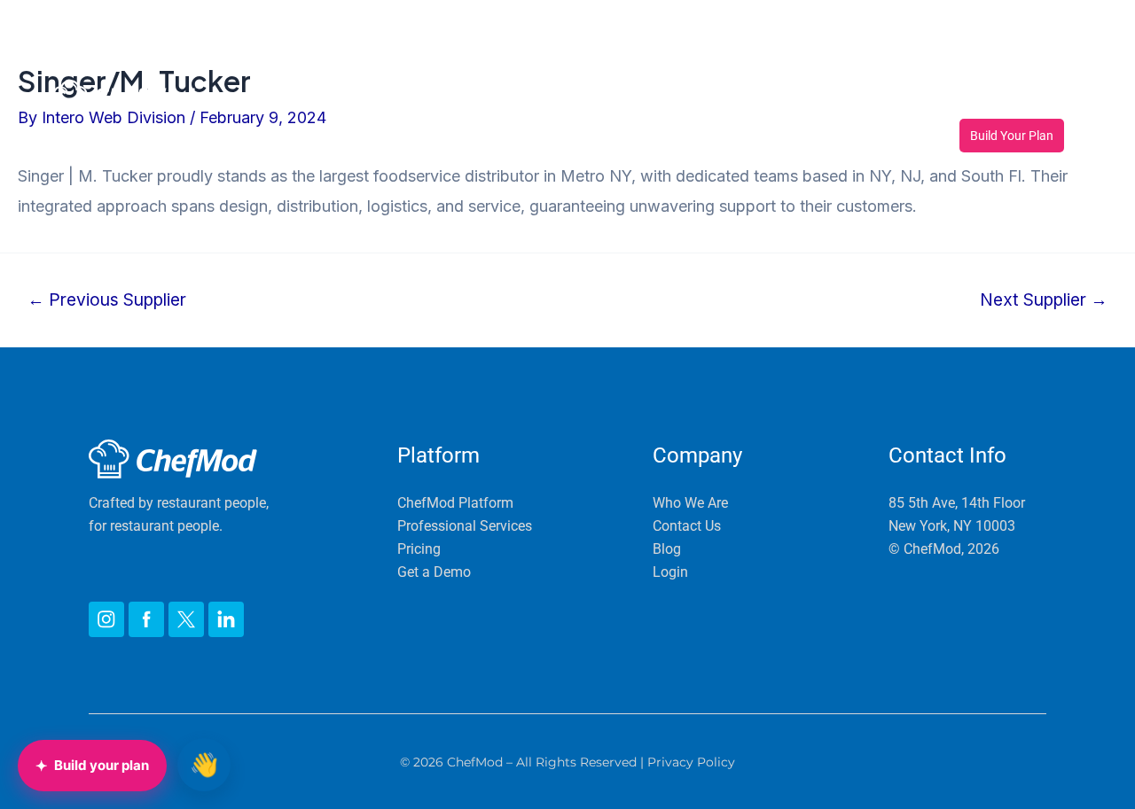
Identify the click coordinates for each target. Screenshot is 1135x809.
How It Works (319, 99)
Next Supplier (1044, 300)
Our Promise (557, 99)
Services (448, 99)
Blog (1034, 99)
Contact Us (955, 99)
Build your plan (92, 765)
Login (1048, 47)
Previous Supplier (106, 300)
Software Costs (743, 99)
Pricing (646, 99)
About (856, 99)
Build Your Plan (1011, 135)
